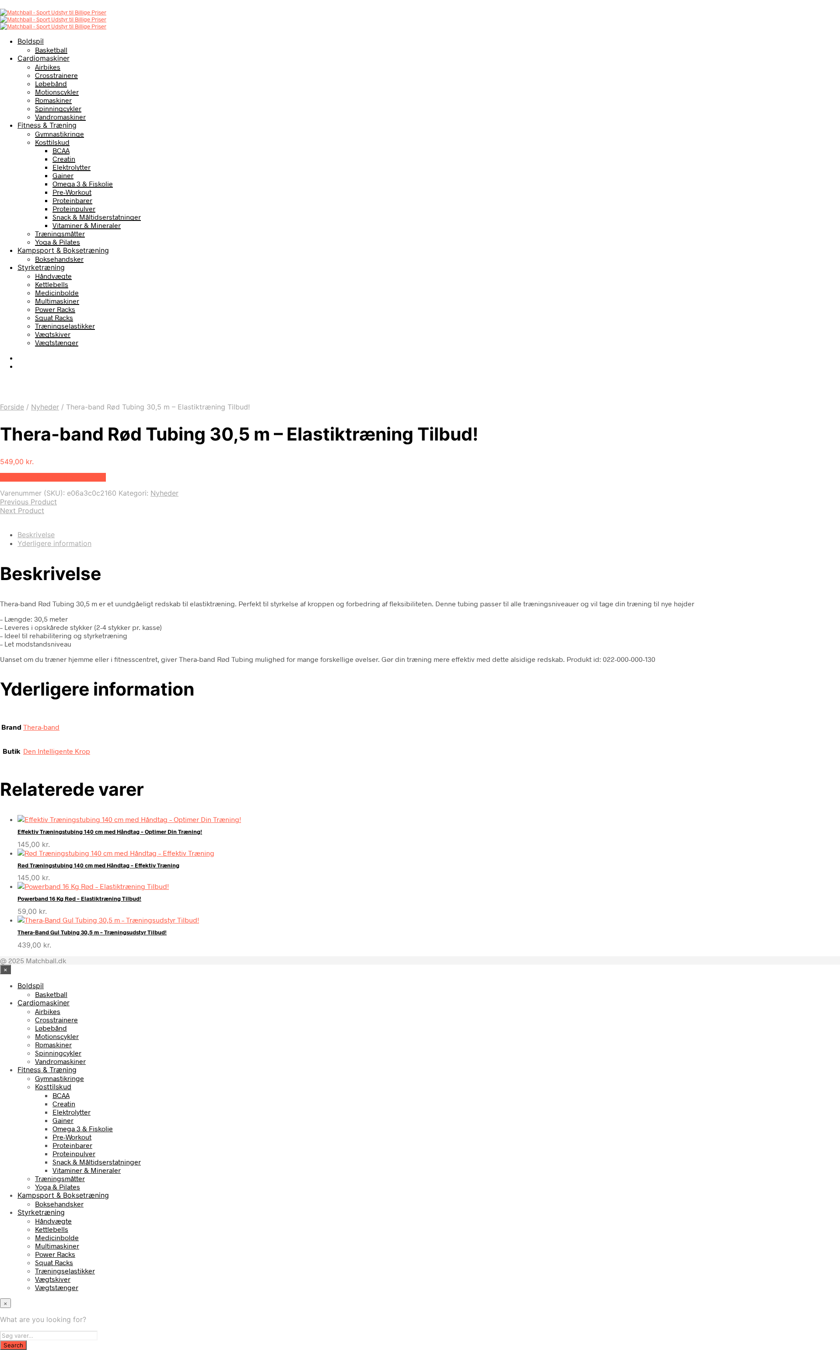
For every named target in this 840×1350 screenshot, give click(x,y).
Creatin (63, 158)
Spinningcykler (58, 108)
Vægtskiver (52, 334)
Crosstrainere (56, 75)
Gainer (63, 175)
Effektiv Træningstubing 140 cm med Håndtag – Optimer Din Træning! (110, 831)
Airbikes (47, 67)
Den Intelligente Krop (56, 751)
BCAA (61, 150)
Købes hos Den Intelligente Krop (53, 477)
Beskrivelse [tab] (36, 534)
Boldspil (31, 41)
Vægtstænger (56, 342)
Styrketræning (41, 267)
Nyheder (45, 406)
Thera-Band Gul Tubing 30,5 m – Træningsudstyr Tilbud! (92, 932)
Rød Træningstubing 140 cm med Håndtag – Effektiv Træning (98, 865)
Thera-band (41, 727)
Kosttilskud (52, 142)
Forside (12, 406)
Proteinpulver (73, 208)
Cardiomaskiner (44, 58)
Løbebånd (51, 83)
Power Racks (55, 309)
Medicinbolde (57, 292)
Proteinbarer (72, 200)
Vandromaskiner (60, 116)
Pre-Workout (71, 192)
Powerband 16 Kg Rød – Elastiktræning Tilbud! (79, 898)
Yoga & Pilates (57, 242)
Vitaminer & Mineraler (86, 225)
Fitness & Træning (47, 125)
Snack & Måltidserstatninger (96, 217)
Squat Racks (54, 317)
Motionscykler (57, 91)
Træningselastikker (65, 326)
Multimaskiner (57, 301)
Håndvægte (53, 276)
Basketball (51, 49)
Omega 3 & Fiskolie (82, 183)
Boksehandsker (59, 259)
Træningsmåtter (60, 233)
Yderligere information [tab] (54, 543)
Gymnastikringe (59, 133)
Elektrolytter (71, 167)
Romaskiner (53, 100)
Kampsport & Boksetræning (63, 250)
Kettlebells (51, 284)
